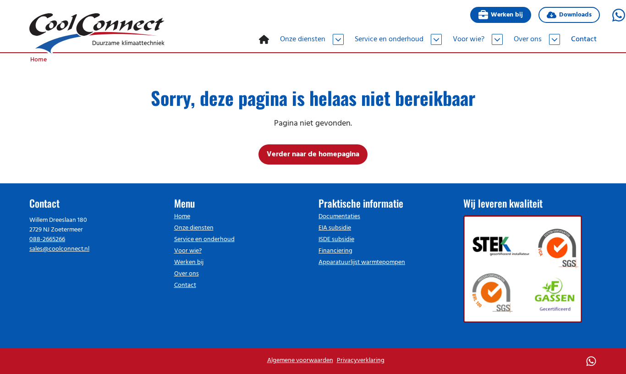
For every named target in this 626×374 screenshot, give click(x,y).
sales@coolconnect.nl (59, 249)
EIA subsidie (334, 228)
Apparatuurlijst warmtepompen (361, 262)
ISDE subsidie (336, 239)
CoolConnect (97, 34)
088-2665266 (47, 239)
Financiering (335, 251)
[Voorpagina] (264, 39)
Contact (185, 285)
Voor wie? (188, 251)
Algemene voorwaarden (300, 360)
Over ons (186, 274)
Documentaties (339, 216)
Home (182, 216)
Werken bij (506, 15)
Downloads (575, 15)
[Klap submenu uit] (338, 39)
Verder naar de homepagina (313, 154)
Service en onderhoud (204, 239)
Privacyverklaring (360, 360)
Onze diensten (194, 228)
